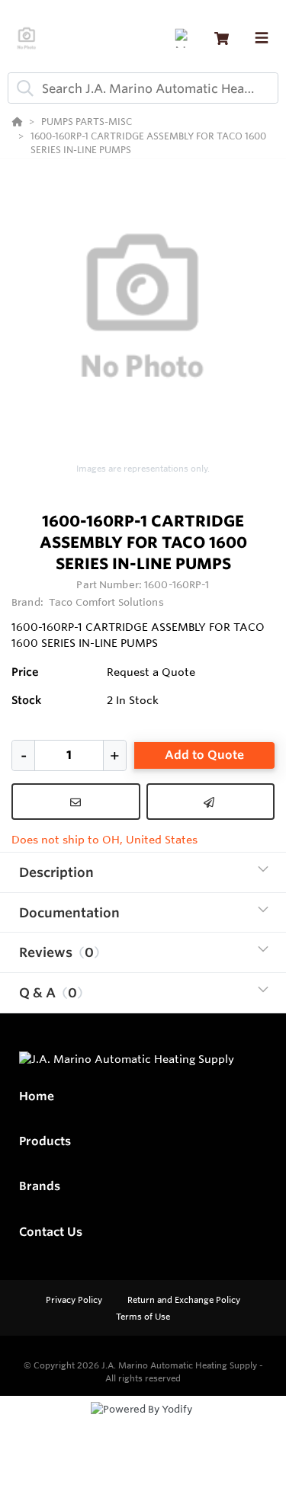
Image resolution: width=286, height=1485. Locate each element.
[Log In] (184, 38)
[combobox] (143, 88)
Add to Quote (204, 754)
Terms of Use (143, 1316)
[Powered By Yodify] (143, 1423)
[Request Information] (75, 801)
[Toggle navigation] (261, 38)
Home (36, 1096)
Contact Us (50, 1231)
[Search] (22, 88)
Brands (39, 1186)
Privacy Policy (75, 1300)
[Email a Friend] (210, 801)
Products (45, 1141)
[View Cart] (221, 38)
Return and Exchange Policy (183, 1300)
